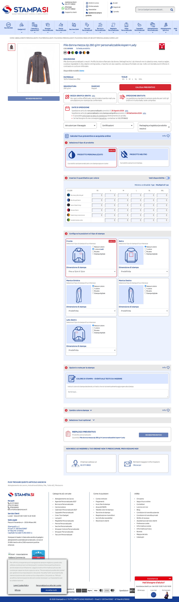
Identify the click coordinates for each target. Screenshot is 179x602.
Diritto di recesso (143, 518)
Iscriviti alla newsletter (104, 518)
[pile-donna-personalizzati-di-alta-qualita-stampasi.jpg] (38, 68)
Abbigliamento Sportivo (166, 29)
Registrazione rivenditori (105, 515)
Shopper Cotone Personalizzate (67, 529)
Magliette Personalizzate (113, 29)
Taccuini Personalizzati (87, 29)
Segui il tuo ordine (143, 501)
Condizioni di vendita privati (147, 515)
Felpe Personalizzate (126, 29)
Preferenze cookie (143, 523)
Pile (45, 485)
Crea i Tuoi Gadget (62, 515)
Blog (138, 510)
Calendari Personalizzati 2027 (66, 510)
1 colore (99, 249)
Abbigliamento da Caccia (64, 499)
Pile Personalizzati (46, 38)
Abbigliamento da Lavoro (17, 485)
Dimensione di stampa (76, 267)
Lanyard (58, 518)
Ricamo (96, 252)
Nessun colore (99, 247)
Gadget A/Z (22, 29)
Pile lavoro (59, 485)
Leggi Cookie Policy (21, 585)
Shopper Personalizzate (48, 29)
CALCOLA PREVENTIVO (145, 87)
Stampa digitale (99, 254)
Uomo (81, 71)
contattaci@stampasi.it (18, 509)
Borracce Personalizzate (100, 29)
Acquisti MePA (101, 507)
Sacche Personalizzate (63, 526)
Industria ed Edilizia (35, 485)
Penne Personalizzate (61, 29)
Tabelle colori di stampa (104, 510)
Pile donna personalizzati (64, 38)
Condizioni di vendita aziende (148, 512)
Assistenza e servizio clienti (147, 521)
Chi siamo (140, 499)
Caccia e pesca (60, 507)
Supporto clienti (71, 12)
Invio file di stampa (103, 504)
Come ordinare (101, 499)
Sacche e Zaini (74, 29)
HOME (12, 38)
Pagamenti (100, 501)
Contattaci (141, 504)
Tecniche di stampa (103, 512)
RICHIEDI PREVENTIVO (34, 98)
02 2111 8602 (70, 4)
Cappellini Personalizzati (140, 29)
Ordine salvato (94, 6)
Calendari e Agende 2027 (34, 29)
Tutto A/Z (50, 485)
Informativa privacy (144, 529)
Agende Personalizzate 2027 (65, 501)
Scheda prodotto (83, 48)
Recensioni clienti (102, 521)
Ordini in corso (94, 3)
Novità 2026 (8, 28)
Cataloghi (140, 537)
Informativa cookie (144, 526)
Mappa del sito (142, 534)
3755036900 (14, 507)
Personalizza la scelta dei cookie (48, 585)
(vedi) (102, 249)
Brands (139, 531)
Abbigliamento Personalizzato (153, 29)
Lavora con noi (142, 507)
